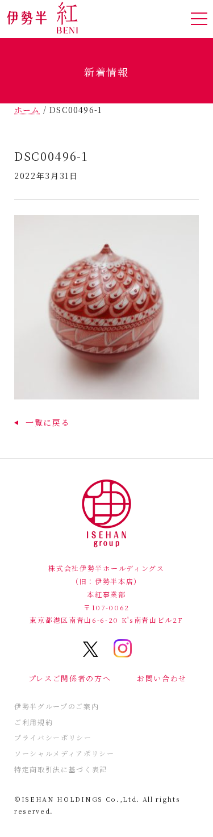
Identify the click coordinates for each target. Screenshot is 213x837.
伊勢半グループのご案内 (56, 706)
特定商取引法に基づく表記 (60, 769)
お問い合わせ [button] (162, 678)
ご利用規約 (33, 722)
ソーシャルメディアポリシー (64, 753)
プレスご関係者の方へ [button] (69, 678)
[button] (42, 422)
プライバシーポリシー (53, 737)
